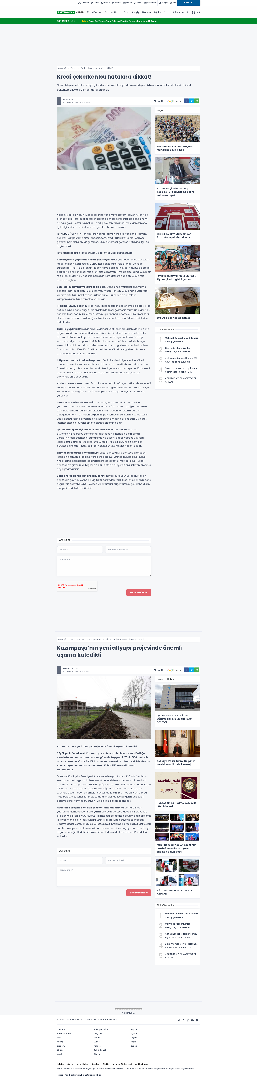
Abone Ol (158, 101)
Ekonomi (146, 12)
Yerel (166, 12)
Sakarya (62, 776)
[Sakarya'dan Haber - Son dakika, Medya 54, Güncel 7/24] (70, 12)
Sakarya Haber (112, 12)
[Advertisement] (43, 96)
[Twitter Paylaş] (191, 100)
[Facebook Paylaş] (186, 100)
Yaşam (74, 68)
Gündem (96, 12)
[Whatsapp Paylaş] (196, 100)
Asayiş (135, 12)
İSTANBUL (63, 233)
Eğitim (157, 12)
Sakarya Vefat (180, 12)
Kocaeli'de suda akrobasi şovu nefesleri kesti (110, 21)
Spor (126, 12)
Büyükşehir (64, 753)
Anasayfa (62, 68)
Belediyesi (78, 753)
